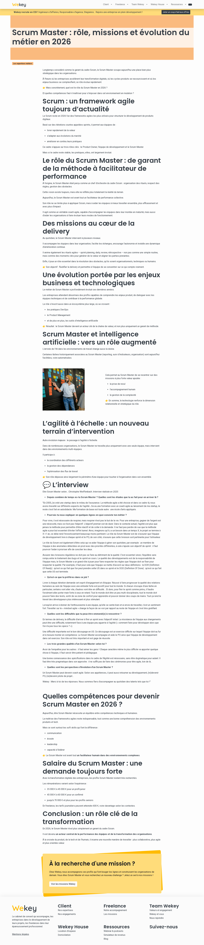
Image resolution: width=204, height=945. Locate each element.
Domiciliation (64, 935)
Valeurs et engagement (160, 910)
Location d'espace (67, 931)
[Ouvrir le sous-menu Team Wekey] (146, 4)
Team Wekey (138, 4)
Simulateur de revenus (114, 935)
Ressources (177, 4)
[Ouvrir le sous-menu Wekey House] (167, 4)
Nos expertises (65, 910)
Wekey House (157, 4)
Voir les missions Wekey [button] (63, 884)
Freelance (120, 4)
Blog (106, 939)
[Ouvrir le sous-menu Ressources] (185, 4)
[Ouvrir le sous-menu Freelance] (127, 4)
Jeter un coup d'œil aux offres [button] (176, 12)
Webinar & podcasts (113, 931)
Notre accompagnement (115, 910)
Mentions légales (20, 934)
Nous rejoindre (156, 918)
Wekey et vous (156, 914)
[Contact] (190, 5)
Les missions (110, 914)
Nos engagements (67, 914)
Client (106, 4)
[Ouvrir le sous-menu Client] (111, 4)
